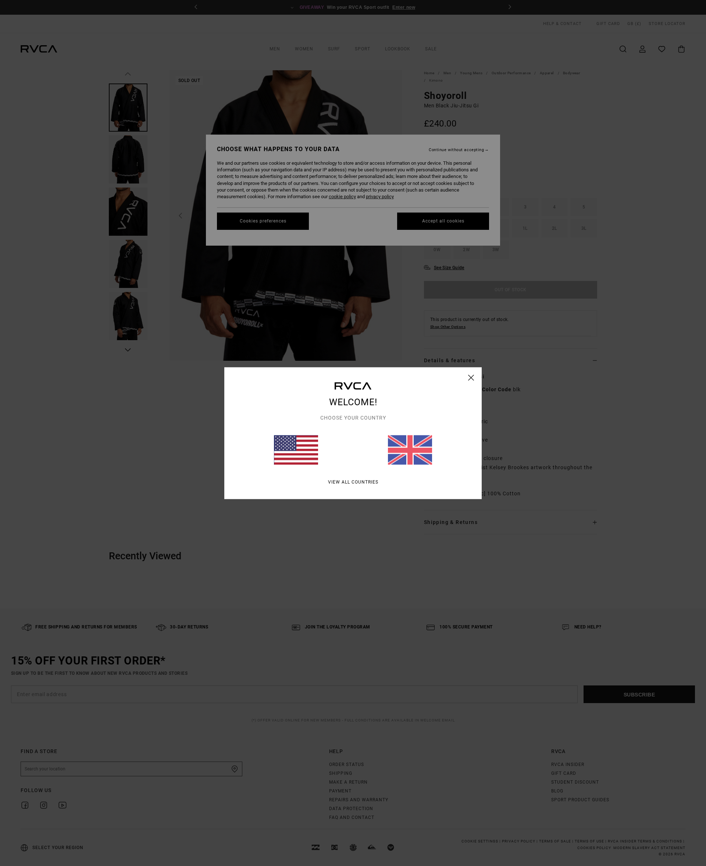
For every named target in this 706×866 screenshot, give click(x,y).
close (471, 377)
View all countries (353, 481)
